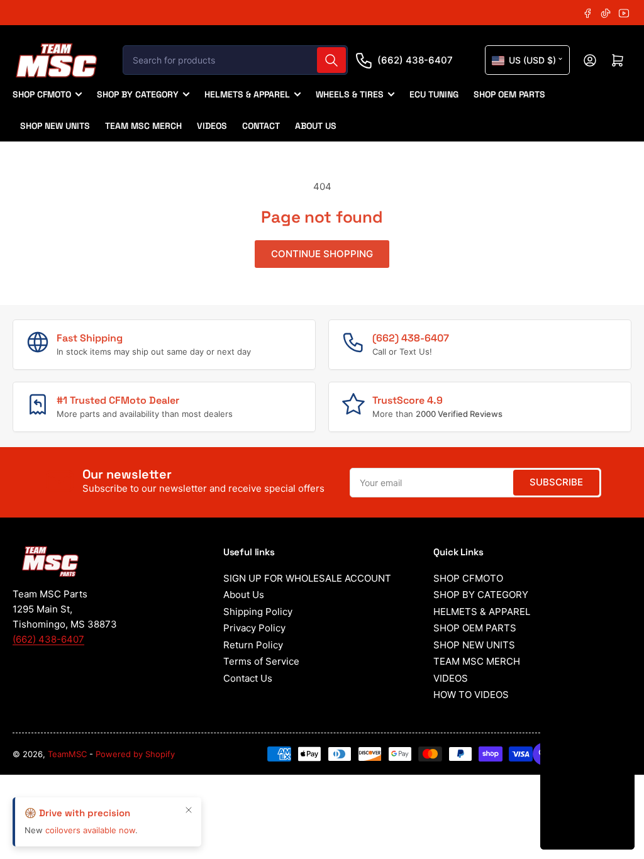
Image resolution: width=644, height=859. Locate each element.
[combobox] (235, 60)
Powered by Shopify (135, 754)
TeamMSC (67, 754)
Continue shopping (322, 254)
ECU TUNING (433, 94)
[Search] (331, 60)
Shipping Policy (257, 612)
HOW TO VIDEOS (471, 695)
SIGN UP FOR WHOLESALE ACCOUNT (307, 578)
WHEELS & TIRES (350, 94)
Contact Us (247, 678)
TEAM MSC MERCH (143, 125)
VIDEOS (212, 125)
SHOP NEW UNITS (55, 125)
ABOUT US (315, 125)
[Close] (188, 809)
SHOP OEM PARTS (509, 94)
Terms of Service (261, 661)
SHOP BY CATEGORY (138, 94)
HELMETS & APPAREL (247, 94)
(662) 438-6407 (415, 60)
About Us (243, 595)
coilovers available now (90, 830)
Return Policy (253, 645)
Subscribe (556, 482)
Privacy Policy (254, 628)
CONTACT (261, 125)
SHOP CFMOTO (42, 94)
